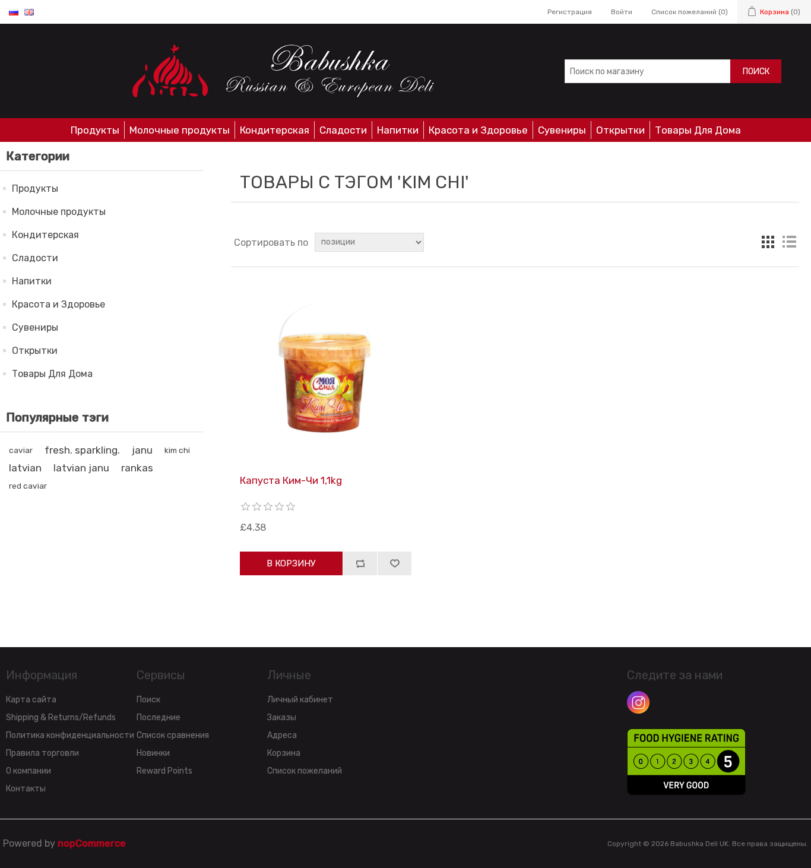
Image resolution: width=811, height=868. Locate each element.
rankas (137, 468)
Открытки (620, 130)
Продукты (95, 130)
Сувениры (562, 130)
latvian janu (81, 468)
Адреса (282, 735)
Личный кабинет (300, 700)
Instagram (638, 702)
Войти (621, 12)
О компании (28, 771)
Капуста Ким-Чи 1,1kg (291, 480)
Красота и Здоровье (478, 130)
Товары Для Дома (698, 130)
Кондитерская (274, 130)
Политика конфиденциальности (70, 735)
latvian (25, 468)
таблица (768, 242)
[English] (29, 11)
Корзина (283, 753)
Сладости (343, 130)
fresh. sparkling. (82, 450)
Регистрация (569, 12)
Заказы (281, 717)
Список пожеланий (304, 771)
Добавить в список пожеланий (394, 563)
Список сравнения (173, 735)
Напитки (398, 130)
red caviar (28, 485)
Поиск (756, 71)
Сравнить (360, 563)
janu (142, 450)
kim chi (177, 450)
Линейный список (789, 242)
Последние (158, 717)
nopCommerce (92, 843)
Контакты (26, 789)
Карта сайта (31, 700)
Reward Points (164, 771)
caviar (21, 450)
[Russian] (14, 11)
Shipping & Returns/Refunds (61, 717)
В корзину (291, 563)
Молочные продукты (179, 130)
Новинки (153, 753)
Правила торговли (42, 753)
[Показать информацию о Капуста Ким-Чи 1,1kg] (325, 370)
